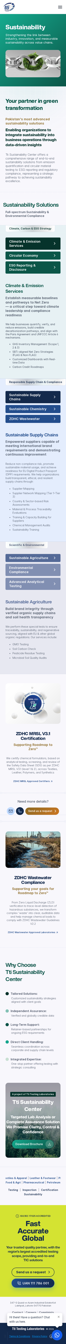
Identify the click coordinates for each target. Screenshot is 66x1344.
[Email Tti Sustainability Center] (11, 811)
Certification (49, 1189)
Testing (13, 1189)
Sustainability (33, 1194)
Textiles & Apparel (15, 1178)
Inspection (29, 1189)
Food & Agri (13, 1182)
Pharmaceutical (33, 1182)
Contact (17, 1312)
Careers (31, 1312)
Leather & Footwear (43, 1178)
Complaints (46, 1312)
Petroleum (53, 1182)
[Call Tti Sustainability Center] (20, 811)
